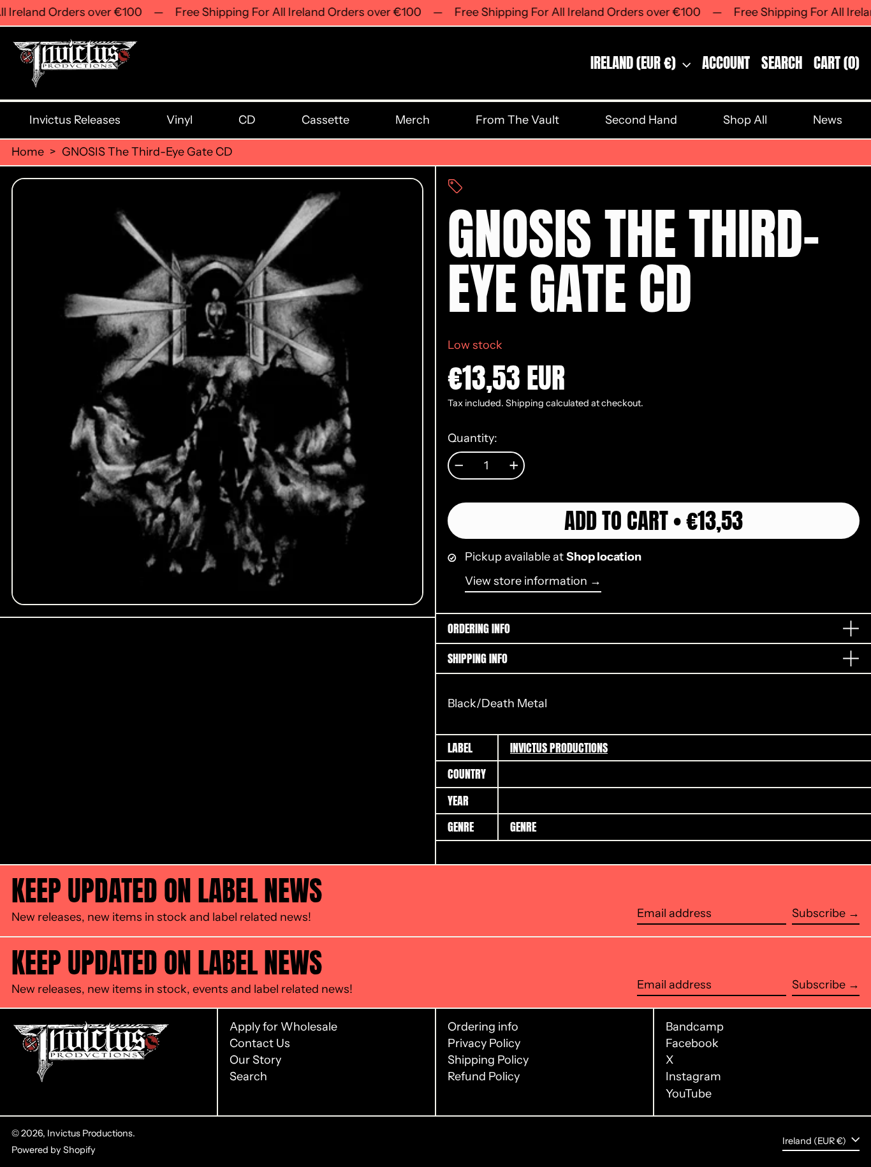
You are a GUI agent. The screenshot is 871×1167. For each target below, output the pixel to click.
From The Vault (517, 120)
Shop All (745, 120)
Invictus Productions (559, 747)
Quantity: (472, 438)
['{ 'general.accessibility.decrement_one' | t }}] (459, 465)
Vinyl (179, 120)
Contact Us (260, 1043)
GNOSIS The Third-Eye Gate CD (147, 152)
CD (247, 120)
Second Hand (641, 120)
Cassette (325, 120)
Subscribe (818, 913)
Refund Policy (484, 1076)
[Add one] (513, 465)
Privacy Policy (484, 1043)
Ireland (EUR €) (634, 62)
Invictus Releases (75, 120)
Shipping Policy (488, 1060)
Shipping (525, 403)
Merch (412, 120)
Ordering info (483, 1027)
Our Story (255, 1060)
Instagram (693, 1076)
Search (248, 1076)
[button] (781, 63)
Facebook (692, 1043)
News (827, 120)
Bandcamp (695, 1027)
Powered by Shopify (53, 1150)
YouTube (689, 1094)
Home (27, 152)
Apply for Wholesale (283, 1027)
